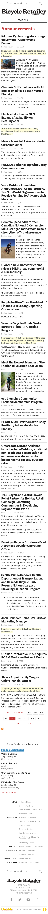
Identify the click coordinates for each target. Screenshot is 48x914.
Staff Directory (25, 847)
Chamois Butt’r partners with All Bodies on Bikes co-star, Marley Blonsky (22, 90)
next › (20, 724)
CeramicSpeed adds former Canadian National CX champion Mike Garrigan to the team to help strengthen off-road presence (23, 227)
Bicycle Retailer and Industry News (23, 744)
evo (28, 412)
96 (29, 712)
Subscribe (23, 862)
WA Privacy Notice (26, 843)
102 (25, 718)
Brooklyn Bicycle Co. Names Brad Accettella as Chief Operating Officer (23, 545)
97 (35, 712)
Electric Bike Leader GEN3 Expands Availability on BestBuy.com (18, 117)
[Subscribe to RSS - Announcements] (2, 729)
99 (6, 718)
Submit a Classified (27, 854)
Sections (24, 20)
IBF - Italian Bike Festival (13, 782)
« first (8, 713)
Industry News (25, 802)
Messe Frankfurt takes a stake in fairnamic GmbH (23, 143)
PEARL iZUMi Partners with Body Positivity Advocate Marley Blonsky (23, 425)
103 (32, 718)
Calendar (32, 818)
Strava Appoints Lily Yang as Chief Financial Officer (20, 679)
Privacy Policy (24, 825)
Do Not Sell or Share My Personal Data (29, 838)
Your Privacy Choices (27, 833)
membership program (30, 415)
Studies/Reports (25, 813)
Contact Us (38, 847)
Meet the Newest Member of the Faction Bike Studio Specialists (23, 364)
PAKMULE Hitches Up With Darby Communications (24, 166)
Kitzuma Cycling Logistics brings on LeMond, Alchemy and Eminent (23, 39)
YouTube (28, 899)
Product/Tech (24, 810)
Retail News (37, 810)
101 (19, 718)
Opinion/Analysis (26, 806)
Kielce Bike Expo (9, 763)
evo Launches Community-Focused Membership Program (22, 400)
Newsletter (34, 862)
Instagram (36, 899)
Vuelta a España (9, 754)
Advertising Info (25, 858)
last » (28, 724)
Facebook (11, 899)
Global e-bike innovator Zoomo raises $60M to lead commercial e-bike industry (22, 268)
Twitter (19, 899)
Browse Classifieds (27, 850)
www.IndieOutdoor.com (13, 479)
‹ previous (18, 713)
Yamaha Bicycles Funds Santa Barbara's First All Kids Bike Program (21, 326)
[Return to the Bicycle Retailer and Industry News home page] (24, 14)
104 (39, 718)
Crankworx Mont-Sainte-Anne (15, 773)
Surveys (22, 818)
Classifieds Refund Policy (29, 821)
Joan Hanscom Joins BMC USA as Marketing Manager (23, 619)
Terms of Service (26, 829)
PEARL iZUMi (40, 436)
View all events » (8, 792)
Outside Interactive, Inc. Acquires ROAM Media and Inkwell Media (24, 655)
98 (41, 712)
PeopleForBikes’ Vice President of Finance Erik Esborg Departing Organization (24, 305)
